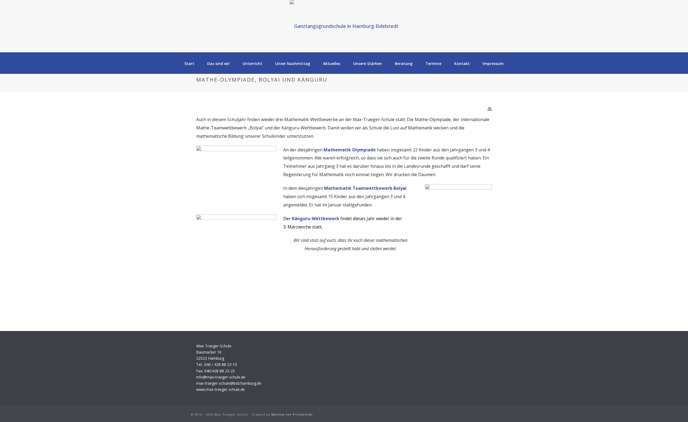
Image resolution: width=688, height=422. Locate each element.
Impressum (493, 63)
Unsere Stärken (367, 63)
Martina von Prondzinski (292, 414)
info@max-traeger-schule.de (220, 377)
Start (189, 63)
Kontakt (462, 63)
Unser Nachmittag (292, 63)
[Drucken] (490, 109)
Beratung (404, 63)
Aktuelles (331, 63)
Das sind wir (218, 63)
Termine (433, 63)
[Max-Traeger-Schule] (344, 26)
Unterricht (252, 63)
